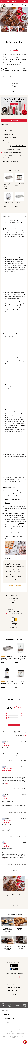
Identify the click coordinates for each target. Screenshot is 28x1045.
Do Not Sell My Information (9, 1033)
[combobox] (21, 735)
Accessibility (19, 1029)
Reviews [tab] (11, 699)
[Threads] (16, 988)
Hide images (23, 216)
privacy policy (15, 905)
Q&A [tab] (18, 699)
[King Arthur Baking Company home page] (3, 6)
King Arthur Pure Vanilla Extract (18, 146)
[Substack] (16, 990)
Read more (7, 783)
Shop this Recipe (14, 120)
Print (14, 86)
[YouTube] (12, 990)
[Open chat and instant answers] (25, 1042)
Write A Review (14, 725)
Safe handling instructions (15, 613)
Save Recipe (15, 83)
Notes (14, 91)
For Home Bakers (6, 1014)
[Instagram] (14, 988)
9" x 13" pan (9, 231)
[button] (26, 28)
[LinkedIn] (9, 990)
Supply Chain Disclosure (10, 1029)
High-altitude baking (13, 602)
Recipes (9, 37)
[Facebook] (9, 988)
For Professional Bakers (8, 1018)
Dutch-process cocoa (17, 131)
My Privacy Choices (20, 1033)
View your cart (22, 4)
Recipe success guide (13, 598)
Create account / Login (14, 585)
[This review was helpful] (21, 761)
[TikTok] (11, 988)
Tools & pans (11, 609)
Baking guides (11, 600)
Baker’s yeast (11, 604)
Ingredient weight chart (14, 607)
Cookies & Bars (16, 37)
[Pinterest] (19, 988)
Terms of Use (18, 1031)
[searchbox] (8, 732)
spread (9, 387)
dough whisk (10, 337)
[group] (5, 29)
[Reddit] (14, 990)
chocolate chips (14, 161)
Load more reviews (14, 870)
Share (14, 89)
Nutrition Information (14, 165)
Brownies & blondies (13, 39)
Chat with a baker (14, 627)
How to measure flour (13, 611)
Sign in (19, 4)
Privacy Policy (10, 1031)
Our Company (5, 1022)
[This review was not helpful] (24, 761)
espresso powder (13, 141)
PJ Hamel (16, 46)
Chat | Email (14, 997)
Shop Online (5, 1010)
